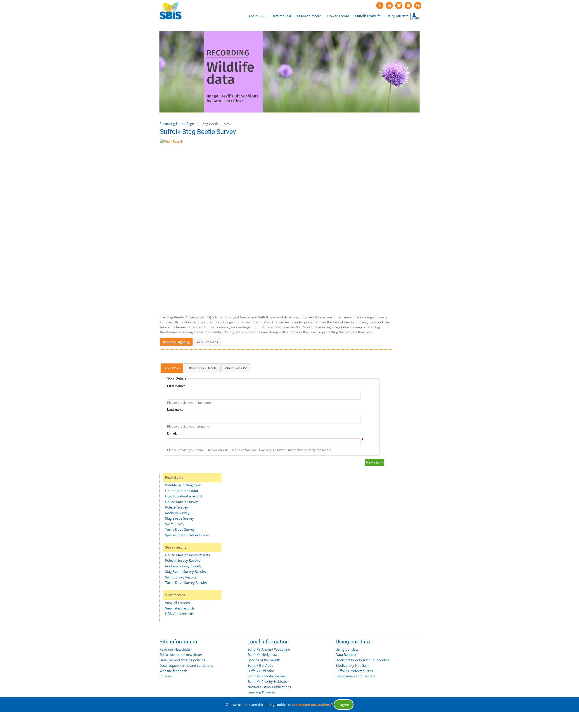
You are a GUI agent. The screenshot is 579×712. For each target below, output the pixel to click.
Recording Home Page (176, 123)
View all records (177, 602)
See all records (206, 342)
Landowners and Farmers (355, 676)
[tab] (172, 368)
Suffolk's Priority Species (266, 676)
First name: (176, 386)
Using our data (397, 16)
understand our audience (311, 704)
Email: (172, 433)
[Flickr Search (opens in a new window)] (276, 224)
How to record (338, 16)
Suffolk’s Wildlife (367, 16)
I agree (343, 704)
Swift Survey (174, 524)
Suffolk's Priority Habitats (267, 681)
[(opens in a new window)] (380, 5)
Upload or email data (181, 490)
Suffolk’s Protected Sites (354, 671)
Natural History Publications (269, 687)
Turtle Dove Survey (180, 529)
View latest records (180, 608)
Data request (281, 16)
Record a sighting (176, 342)
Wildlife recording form (183, 485)
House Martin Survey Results (187, 555)
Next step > (374, 462)
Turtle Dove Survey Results (186, 582)
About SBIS (257, 16)
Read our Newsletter (175, 649)
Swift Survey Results (180, 577)
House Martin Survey (181, 501)
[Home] (170, 11)
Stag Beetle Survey (179, 518)
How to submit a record (183, 496)
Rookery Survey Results (183, 566)
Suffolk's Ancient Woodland (268, 649)
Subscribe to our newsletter (180, 654)
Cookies (165, 676)
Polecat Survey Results (182, 560)
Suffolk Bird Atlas (260, 671)
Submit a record (309, 16)
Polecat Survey (176, 507)
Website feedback (173, 671)
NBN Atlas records (179, 613)
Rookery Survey (177, 513)
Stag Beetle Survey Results (185, 571)
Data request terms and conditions (186, 665)
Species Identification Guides (187, 535)
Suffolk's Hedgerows (263, 654)
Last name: (176, 409)
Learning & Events (261, 692)
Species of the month (263, 660)
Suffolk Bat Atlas (260, 665)
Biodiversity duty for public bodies (362, 660)
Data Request (346, 654)
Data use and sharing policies (182, 660)
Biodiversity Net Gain (352, 665)
